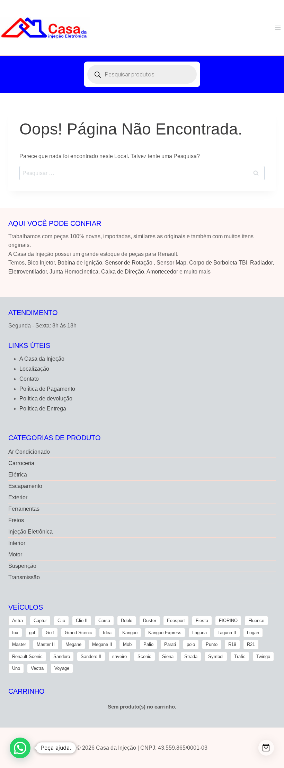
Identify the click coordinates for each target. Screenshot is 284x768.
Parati (170, 644)
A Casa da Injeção (41, 359)
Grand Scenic (78, 632)
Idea (107, 632)
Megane (73, 644)
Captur (40, 620)
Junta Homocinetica (74, 272)
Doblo (126, 620)
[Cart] (266, 748)
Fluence (256, 620)
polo (191, 644)
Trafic (240, 656)
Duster (149, 620)
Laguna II (227, 632)
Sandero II (91, 656)
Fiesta (202, 620)
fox (15, 632)
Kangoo (129, 632)
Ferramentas (23, 509)
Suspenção (22, 566)
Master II (46, 644)
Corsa (104, 620)
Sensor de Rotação (128, 263)
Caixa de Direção (122, 272)
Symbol (215, 656)
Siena (168, 656)
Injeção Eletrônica (30, 532)
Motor (15, 554)
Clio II (82, 620)
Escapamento (25, 486)
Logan (253, 632)
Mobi (128, 644)
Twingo (263, 656)
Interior (16, 543)
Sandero (61, 656)
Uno (16, 668)
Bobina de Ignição (79, 263)
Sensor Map (171, 263)
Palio (148, 644)
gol (32, 632)
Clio (61, 620)
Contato (29, 379)
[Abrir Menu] (277, 27)
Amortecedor (162, 272)
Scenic (144, 656)
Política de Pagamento (47, 389)
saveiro (119, 656)
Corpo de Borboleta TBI (218, 263)
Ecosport (176, 620)
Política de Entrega (42, 408)
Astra (17, 620)
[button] (20, 748)
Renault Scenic (27, 656)
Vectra (37, 668)
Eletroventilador (27, 272)
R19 (232, 644)
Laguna (199, 632)
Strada (190, 656)
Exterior (17, 497)
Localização (34, 369)
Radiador (261, 263)
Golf (50, 632)
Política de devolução (45, 398)
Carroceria (21, 463)
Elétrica (17, 475)
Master (19, 644)
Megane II (102, 644)
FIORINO (228, 620)
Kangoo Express (164, 632)
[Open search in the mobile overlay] (142, 74)
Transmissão (24, 577)
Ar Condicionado (29, 452)
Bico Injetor (41, 263)
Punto (212, 644)
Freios (16, 520)
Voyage (61, 668)
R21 (251, 644)
